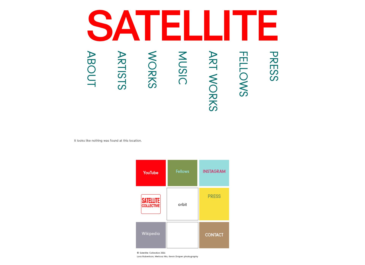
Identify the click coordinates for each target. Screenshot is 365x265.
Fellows (243, 74)
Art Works (213, 81)
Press (274, 66)
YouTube (150, 173)
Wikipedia (151, 233)
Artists (122, 70)
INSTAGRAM (214, 171)
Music (182, 68)
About (91, 69)
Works (152, 70)
